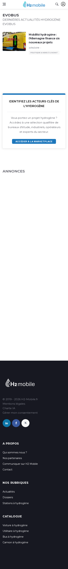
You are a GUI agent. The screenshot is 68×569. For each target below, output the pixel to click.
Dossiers (8, 497)
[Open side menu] (4, 4)
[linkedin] (7, 423)
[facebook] (16, 423)
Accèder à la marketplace (34, 141)
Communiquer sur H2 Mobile (20, 463)
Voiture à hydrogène (15, 525)
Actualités (9, 491)
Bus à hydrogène (13, 536)
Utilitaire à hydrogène (16, 531)
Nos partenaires (12, 458)
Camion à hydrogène (15, 542)
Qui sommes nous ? (15, 452)
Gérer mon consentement (20, 412)
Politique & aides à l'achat (44, 53)
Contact (7, 469)
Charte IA (9, 408)
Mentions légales (14, 403)
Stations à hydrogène (16, 503)
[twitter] (25, 423)
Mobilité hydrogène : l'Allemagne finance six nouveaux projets (44, 38)
